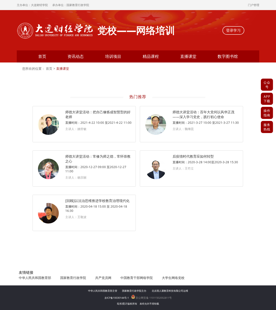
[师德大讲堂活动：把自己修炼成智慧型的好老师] (48, 134)
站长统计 (122, 303)
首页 (42, 56)
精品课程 (151, 56)
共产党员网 (103, 278)
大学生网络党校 (173, 278)
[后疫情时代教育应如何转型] (155, 178)
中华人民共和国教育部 (35, 278)
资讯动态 (75, 56)
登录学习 (233, 30)
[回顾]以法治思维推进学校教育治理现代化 (97, 200)
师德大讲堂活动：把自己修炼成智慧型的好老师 (98, 114)
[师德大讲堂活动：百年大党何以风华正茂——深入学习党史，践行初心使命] (155, 134)
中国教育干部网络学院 (136, 278)
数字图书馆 (228, 56)
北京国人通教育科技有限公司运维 (170, 290)
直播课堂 (188, 56)
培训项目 (113, 56)
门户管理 (253, 5)
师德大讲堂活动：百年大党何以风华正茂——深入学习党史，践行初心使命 (203, 114)
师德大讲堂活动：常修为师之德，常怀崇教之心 (98, 158)
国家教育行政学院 (73, 278)
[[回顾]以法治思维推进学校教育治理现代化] (48, 222)
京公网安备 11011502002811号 (153, 298)
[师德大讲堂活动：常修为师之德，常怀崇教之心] (48, 178)
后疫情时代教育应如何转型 (193, 156)
